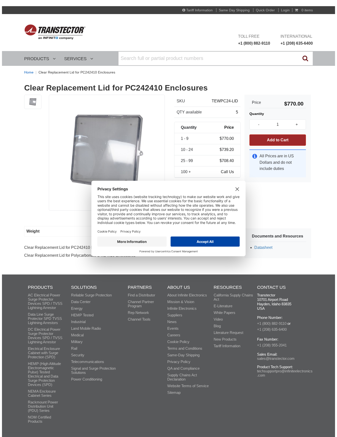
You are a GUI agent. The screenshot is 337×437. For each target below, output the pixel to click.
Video (218, 319)
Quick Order (265, 10)
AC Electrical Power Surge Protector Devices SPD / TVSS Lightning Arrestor (45, 301)
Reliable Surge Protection (91, 295)
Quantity (256, 114)
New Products (225, 339)
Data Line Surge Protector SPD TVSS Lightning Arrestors (45, 318)
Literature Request (228, 332)
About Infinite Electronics (187, 295)
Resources (228, 287)
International (297, 39)
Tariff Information (199, 10)
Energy (77, 308)
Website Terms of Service (188, 386)
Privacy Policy (178, 362)
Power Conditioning (86, 379)
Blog (217, 326)
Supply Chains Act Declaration (182, 377)
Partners (140, 287)
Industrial (78, 322)
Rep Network (138, 312)
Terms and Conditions (184, 348)
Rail (74, 348)
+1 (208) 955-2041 (272, 345)
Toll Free (254, 39)
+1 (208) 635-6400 (272, 329)
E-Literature (223, 306)
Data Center (81, 302)
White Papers (224, 312)
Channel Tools (139, 319)
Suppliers (174, 315)
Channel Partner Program (141, 304)
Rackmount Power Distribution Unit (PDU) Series (43, 406)
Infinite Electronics (182, 308)
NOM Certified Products (39, 419)
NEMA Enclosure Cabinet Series (42, 393)
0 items (306, 10)
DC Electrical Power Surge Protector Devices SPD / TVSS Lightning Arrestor (45, 335)
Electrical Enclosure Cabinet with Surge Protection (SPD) (44, 352)
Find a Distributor (141, 295)
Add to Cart (277, 140)
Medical (77, 335)
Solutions (84, 287)
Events (173, 328)
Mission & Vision (180, 302)
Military (77, 342)
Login (285, 10)
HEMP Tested (82, 315)
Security (77, 355)
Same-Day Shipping (183, 355)
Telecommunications (87, 362)
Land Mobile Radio (86, 328)
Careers (173, 335)
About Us (178, 287)
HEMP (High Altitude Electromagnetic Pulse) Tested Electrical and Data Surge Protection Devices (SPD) (44, 374)
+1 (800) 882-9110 (271, 323)
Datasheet (263, 247)
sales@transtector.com (276, 358)
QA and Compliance (183, 368)
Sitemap (174, 392)
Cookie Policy (178, 342)
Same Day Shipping (234, 10)
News (172, 322)
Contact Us (271, 287)
